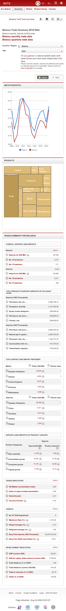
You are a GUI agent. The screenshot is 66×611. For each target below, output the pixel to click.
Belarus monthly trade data (17, 36)
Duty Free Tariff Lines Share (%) (22, 539)
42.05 (54, 463)
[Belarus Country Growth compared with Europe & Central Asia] (25, 500)
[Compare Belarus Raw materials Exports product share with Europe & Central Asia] (58, 453)
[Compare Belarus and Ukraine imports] (43, 418)
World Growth (15, 496)
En (43, 3)
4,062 (39, 376)
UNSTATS (37, 607)
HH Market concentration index (22, 486)
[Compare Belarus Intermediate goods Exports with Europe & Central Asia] (40, 458)
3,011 (39, 407)
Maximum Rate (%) (17, 520)
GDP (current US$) (17, 553)
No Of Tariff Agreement (18, 515)
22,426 (38, 402)
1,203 (39, 423)
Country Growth (16, 500)
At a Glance (6, 9)
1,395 (39, 418)
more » (55, 250)
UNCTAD (28, 607)
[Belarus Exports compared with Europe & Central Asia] (28, 255)
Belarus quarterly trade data (17, 39)
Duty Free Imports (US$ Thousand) (23, 534)
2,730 (36, 453)
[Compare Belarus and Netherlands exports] (43, 391)
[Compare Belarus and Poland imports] (43, 423)
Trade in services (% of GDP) (21, 572)
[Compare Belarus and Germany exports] (43, 386)
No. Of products (16, 259)
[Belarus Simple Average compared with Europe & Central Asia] (28, 525)
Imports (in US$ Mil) (17, 273)
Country (52, 9)
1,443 (39, 386)
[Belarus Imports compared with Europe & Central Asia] (28, 273)
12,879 (38, 370)
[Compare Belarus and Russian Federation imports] (43, 402)
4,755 (36, 469)
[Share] (59, 19)
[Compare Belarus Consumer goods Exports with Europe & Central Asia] (40, 463)
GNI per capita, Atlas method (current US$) (27, 558)
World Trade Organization (45, 607)
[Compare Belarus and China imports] (43, 407)
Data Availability (27, 68)
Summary (18, 9)
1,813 (39, 413)
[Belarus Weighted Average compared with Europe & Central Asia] (30, 529)
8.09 (55, 453)
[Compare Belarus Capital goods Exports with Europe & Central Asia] (40, 469)
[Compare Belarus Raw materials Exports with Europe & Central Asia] (40, 453)
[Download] (41, 19)
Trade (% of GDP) (16, 576)
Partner (29, 9)
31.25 (54, 458)
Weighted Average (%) (18, 529)
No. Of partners (15, 264)
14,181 (36, 463)
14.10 (54, 469)
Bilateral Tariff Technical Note (21, 19)
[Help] (47, 19)
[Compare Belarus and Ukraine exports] (43, 376)
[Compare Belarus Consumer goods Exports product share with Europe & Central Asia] (58, 463)
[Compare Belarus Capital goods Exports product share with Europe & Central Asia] (58, 469)
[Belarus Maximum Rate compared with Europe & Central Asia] (27, 520)
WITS (6, 3)
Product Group (40, 9)
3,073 (39, 381)
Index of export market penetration (23, 491)
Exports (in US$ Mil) (17, 255)
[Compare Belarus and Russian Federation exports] (43, 370)
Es (49, 3)
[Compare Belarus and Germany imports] (43, 413)
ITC (20, 607)
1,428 (39, 391)
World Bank (54, 607)
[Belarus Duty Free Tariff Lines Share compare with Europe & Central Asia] (38, 539)
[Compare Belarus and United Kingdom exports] (43, 381)
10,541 (36, 458)
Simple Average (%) (17, 525)
